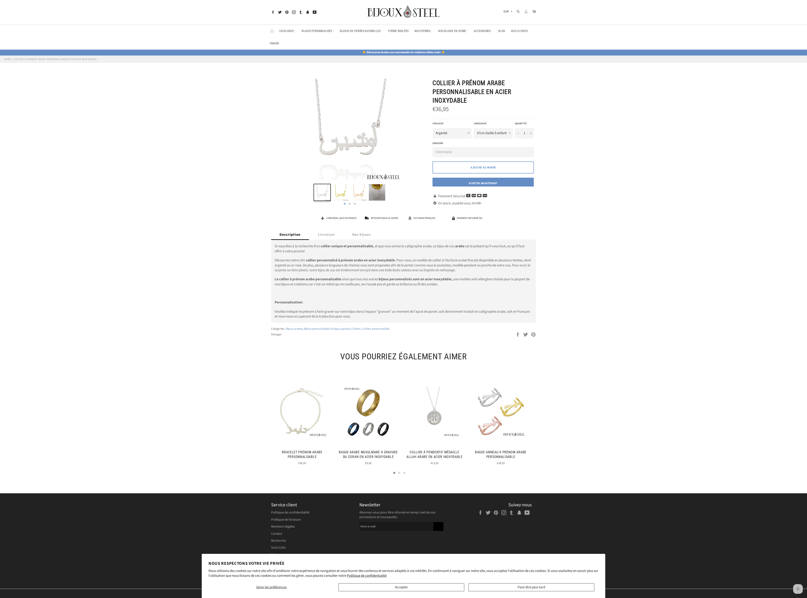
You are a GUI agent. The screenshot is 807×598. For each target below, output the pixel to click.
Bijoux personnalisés (317, 31)
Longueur (480, 123)
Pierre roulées (398, 31)
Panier (274, 43)
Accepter (401, 587)
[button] (394, 473)
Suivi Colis (278, 547)
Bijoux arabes (294, 329)
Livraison (326, 234)
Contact (276, 533)
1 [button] (345, 204)
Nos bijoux (361, 234)
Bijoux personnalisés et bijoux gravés (327, 329)
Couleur (438, 123)
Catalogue (286, 31)
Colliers (356, 329)
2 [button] (350, 204)
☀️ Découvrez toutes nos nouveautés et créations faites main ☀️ (403, 52)
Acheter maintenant (483, 183)
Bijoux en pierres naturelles (360, 31)
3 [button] (355, 204)
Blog (501, 31)
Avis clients (519, 31)
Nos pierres (422, 31)
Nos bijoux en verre (452, 31)
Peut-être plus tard (531, 587)
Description (290, 234)
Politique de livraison (286, 519)
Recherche (278, 540)
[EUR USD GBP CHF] (507, 12)
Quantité (521, 123)
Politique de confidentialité (366, 575)
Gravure (438, 143)
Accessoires (482, 31)
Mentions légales (283, 526)
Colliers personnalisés (375, 329)
